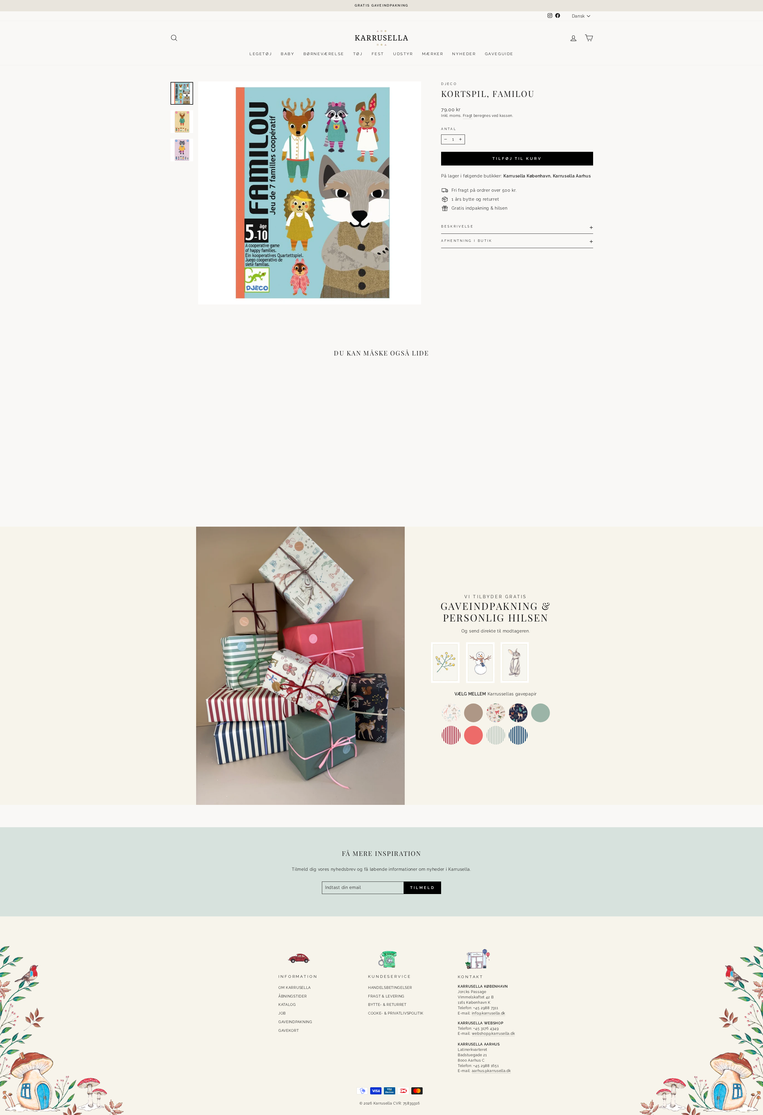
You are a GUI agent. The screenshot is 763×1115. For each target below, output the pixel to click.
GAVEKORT (288, 1031)
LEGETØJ (260, 54)
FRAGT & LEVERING (386, 996)
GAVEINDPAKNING (295, 1022)
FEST (378, 54)
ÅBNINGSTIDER (292, 996)
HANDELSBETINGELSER (390, 988)
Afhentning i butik (466, 241)
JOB (282, 1013)
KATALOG (287, 1005)
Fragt (468, 116)
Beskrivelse (457, 226)
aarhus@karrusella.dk (491, 1071)
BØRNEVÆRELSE (323, 54)
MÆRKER (432, 54)
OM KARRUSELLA (294, 988)
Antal (448, 129)
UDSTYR (403, 54)
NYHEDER (464, 54)
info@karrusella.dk (488, 1013)
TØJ (358, 54)
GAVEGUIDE (499, 54)
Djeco (449, 84)
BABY (287, 54)
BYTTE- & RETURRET (387, 1005)
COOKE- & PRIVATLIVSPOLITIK (396, 1013)
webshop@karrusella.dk (493, 1034)
